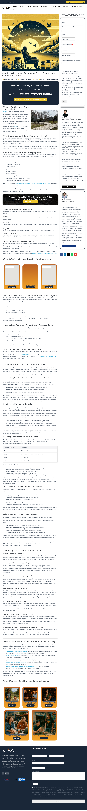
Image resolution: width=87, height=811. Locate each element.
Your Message (36, 771)
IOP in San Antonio (30, 285)
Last (77, 26)
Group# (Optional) (67, 55)
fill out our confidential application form (46, 356)
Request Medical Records (76, 6)
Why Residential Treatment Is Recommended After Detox (20, 659)
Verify (64, 101)
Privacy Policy (69, 807)
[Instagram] (6, 773)
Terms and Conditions (77, 807)
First (62, 26)
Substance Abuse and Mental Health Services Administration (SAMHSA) (33, 183)
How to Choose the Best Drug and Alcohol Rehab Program (21, 666)
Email (63, 29)
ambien (42, 79)
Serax (15, 126)
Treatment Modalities (55, 6)
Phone (63, 34)
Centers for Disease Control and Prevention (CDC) (44, 253)
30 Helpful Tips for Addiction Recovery (15, 662)
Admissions (15, 6)
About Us (65, 6)
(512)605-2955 (25, 355)
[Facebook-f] (3, 773)
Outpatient (35, 6)
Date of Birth (65, 39)
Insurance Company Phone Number (71, 60)
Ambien (5, 111)
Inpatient (28, 6)
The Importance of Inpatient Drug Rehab (16, 651)
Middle (73, 26)
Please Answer (66, 66)
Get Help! (58, 801)
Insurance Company (67, 44)
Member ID (65, 50)
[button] (13, 9)
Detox (21, 6)
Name (63, 22)
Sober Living (44, 6)
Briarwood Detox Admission (13, 655)
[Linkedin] (8, 773)
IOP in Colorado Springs (49, 285)
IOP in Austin (12, 285)
